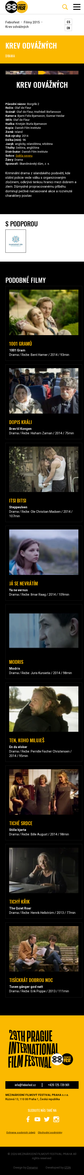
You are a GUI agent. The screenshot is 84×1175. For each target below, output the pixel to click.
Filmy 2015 (32, 22)
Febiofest (12, 22)
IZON (67, 1167)
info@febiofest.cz (25, 1085)
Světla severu (24, 155)
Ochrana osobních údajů (20, 1132)
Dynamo (32, 1167)
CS (68, 21)
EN (68, 27)
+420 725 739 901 (58, 1085)
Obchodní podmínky (50, 1132)
